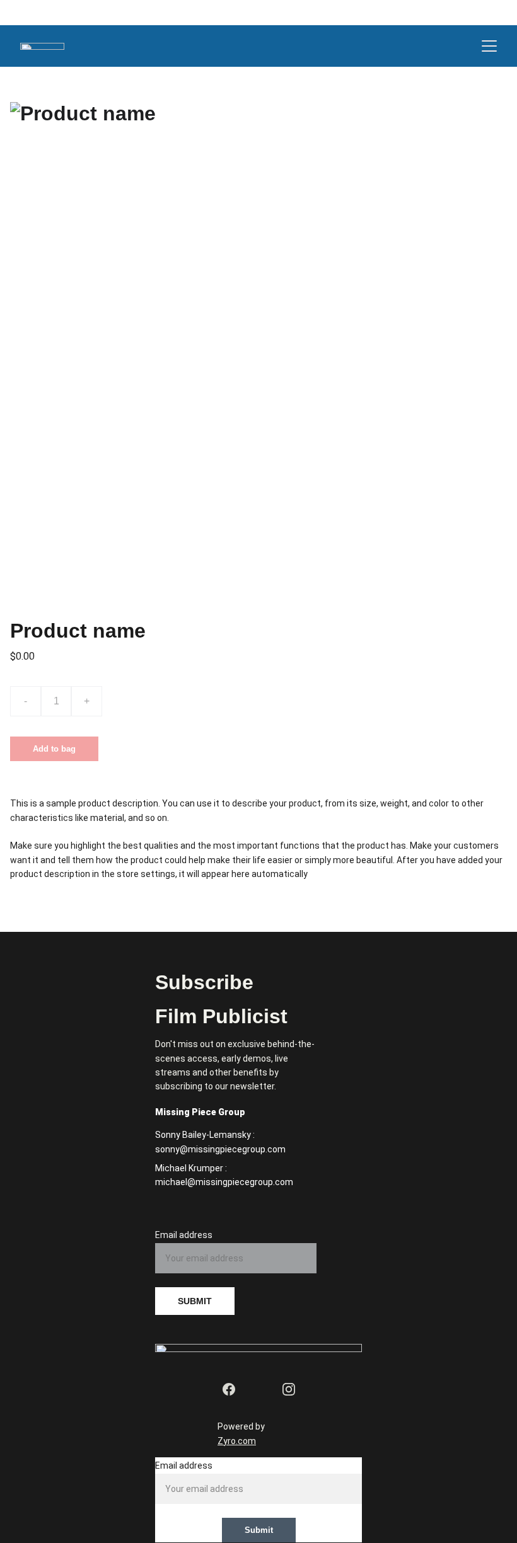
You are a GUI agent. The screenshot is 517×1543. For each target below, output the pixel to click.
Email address (183, 1235)
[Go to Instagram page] (288, 1389)
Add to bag (54, 749)
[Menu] (489, 46)
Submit (259, 1530)
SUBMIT (195, 1301)
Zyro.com (237, 1441)
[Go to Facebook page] (229, 1389)
